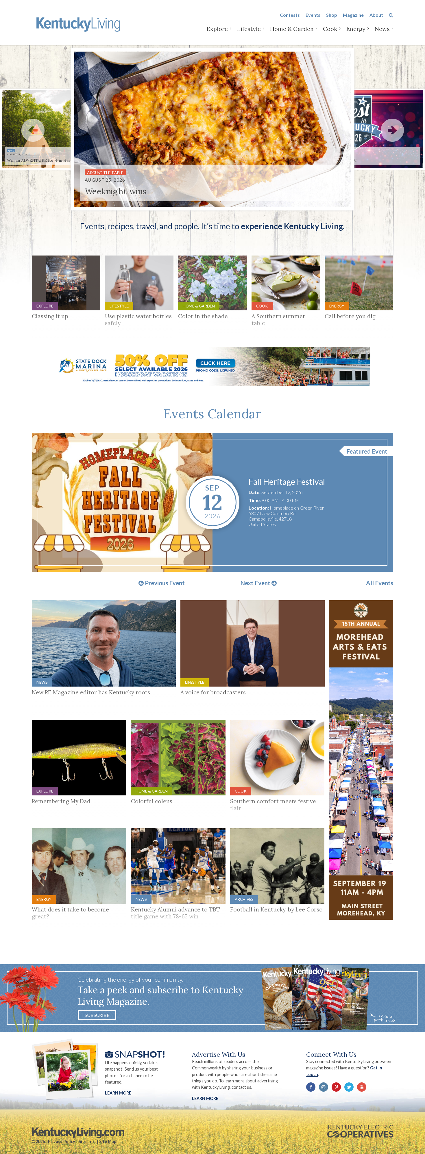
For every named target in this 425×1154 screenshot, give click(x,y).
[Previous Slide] (33, 130)
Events (313, 15)
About (376, 15)
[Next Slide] (392, 130)
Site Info (87, 1141)
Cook (330, 28)
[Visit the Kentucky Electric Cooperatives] (360, 1131)
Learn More (118, 1092)
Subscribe (97, 1015)
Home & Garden (292, 28)
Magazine (353, 15)
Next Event (255, 583)
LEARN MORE (205, 1098)
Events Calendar (212, 414)
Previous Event (164, 583)
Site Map (107, 1141)
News (382, 28)
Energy (355, 28)
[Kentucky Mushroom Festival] (122, 502)
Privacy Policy (61, 1141)
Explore (217, 28)
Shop (331, 15)
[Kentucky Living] (79, 23)
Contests (290, 15)
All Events (379, 583)
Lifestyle (249, 28)
